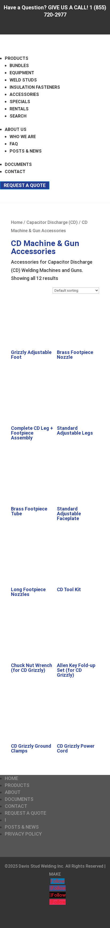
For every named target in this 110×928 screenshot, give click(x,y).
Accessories (24, 94)
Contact (15, 171)
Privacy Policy (23, 834)
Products (16, 58)
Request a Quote (25, 185)
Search (18, 116)
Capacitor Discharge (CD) (52, 222)
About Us (15, 129)
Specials (20, 101)
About (13, 792)
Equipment (22, 72)
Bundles (19, 65)
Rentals (19, 108)
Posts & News (26, 151)
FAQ (14, 143)
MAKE (55, 874)
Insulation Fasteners (35, 87)
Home (16, 222)
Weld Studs (23, 80)
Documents (18, 164)
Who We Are (23, 136)
